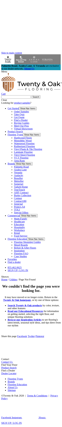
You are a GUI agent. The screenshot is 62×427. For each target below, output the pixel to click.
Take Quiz (19, 114)
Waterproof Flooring (24, 143)
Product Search (15, 131)
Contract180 (20, 201)
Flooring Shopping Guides (27, 242)
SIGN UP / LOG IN (18, 270)
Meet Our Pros (21, 125)
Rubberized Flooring (24, 146)
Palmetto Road (21, 166)
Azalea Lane (20, 169)
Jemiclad (18, 204)
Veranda (18, 172)
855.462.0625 (15, 267)
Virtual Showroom (23, 128)
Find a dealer (14, 262)
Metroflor (19, 181)
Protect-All (19, 206)
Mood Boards (21, 245)
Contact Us (7, 362)
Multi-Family (20, 218)
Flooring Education (17, 239)
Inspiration (19, 250)
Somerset (18, 184)
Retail (17, 233)
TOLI (17, 209)
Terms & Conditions (37, 395)
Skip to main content (11, 52)
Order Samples (21, 111)
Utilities (13, 279)
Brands (11, 163)
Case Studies (20, 256)
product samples (22, 102)
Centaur (18, 198)
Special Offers (21, 212)
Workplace (19, 230)
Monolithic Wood (23, 140)
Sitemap (12, 390)
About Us (29, 68)
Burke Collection (22, 195)
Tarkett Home (21, 186)
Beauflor (18, 178)
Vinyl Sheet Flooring (24, 155)
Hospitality (19, 227)
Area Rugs (19, 160)
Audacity (18, 175)
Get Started (13, 108)
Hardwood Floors (23, 137)
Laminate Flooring (23, 152)
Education (19, 224)
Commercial (14, 215)
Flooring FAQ (21, 253)
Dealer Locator (8, 373)
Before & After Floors (25, 247)
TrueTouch (19, 189)
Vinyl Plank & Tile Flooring (28, 149)
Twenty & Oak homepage (17, 300)
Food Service (20, 236)
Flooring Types (15, 134)
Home (4, 279)
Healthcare (19, 221)
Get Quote (19, 117)
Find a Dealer (21, 120)
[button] (28, 108)
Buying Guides (21, 123)
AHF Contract (21, 192)
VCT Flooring (21, 157)
